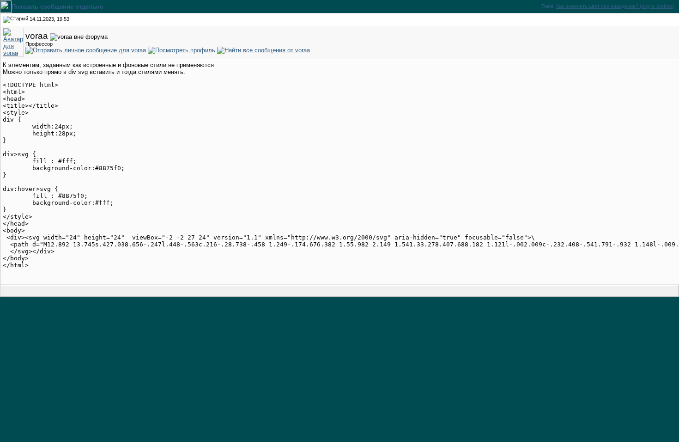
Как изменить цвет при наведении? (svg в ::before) (615, 6)
